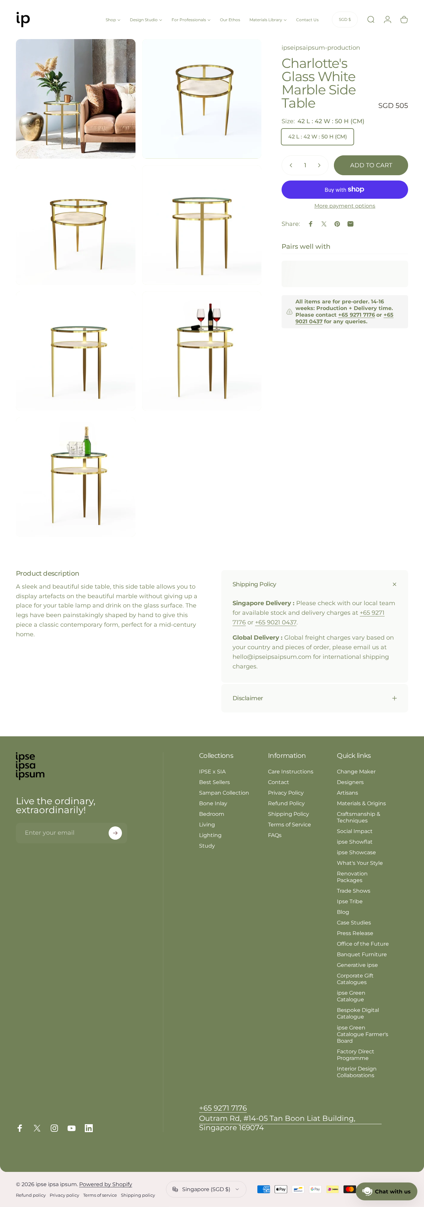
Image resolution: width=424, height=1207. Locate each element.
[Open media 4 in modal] (202, 225)
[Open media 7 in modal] (75, 477)
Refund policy (31, 1195)
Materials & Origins (361, 803)
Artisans (347, 792)
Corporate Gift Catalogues (355, 978)
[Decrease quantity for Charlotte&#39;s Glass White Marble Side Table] (289, 165)
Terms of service (100, 1195)
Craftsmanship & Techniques (358, 817)
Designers (350, 782)
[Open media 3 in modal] (75, 225)
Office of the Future (363, 943)
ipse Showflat (355, 841)
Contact (278, 782)
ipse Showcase (356, 852)
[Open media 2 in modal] (202, 99)
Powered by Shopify (105, 1184)
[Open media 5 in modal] (75, 351)
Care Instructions (290, 771)
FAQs (275, 835)
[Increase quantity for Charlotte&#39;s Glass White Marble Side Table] (320, 165)
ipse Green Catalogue (351, 996)
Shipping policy (138, 1195)
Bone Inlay (213, 803)
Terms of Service (289, 824)
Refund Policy (286, 803)
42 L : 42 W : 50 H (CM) (317, 136)
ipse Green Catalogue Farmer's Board (362, 1034)
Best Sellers (214, 782)
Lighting (210, 835)
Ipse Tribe (350, 901)
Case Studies (354, 922)
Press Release (355, 933)
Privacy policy (64, 1195)
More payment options (344, 206)
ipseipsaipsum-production (321, 47)
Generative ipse (357, 965)
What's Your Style (360, 863)
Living (207, 824)
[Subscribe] (115, 833)
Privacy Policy (286, 792)
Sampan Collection (224, 792)
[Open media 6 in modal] (202, 351)
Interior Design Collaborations (357, 1071)
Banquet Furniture (362, 954)
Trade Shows (353, 890)
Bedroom (211, 814)
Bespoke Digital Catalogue (358, 1013)
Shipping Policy (288, 814)
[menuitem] (113, 19)
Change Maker (356, 771)
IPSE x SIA (212, 771)
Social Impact (355, 831)
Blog (343, 912)
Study (207, 845)
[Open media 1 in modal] (75, 99)
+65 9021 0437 (275, 622)
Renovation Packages (352, 876)
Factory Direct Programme (355, 1054)
